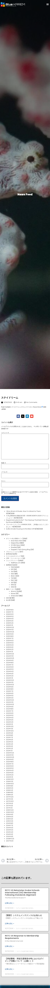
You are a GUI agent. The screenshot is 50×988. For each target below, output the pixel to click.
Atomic (13, 591)
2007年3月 (9, 841)
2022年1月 (9, 724)
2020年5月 (10, 768)
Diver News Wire (16, 541)
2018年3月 (9, 795)
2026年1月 (9, 625)
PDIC (12, 580)
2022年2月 (9, 722)
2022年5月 (9, 715)
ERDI (12, 585)
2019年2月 (9, 790)
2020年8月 (10, 762)
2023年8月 (9, 689)
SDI (12, 582)
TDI (12, 578)
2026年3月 (9, 621)
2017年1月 (9, 808)
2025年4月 (10, 645)
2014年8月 (9, 823)
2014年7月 (9, 825)
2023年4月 (9, 698)
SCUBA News (15, 545)
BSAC (13, 576)
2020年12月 (10, 753)
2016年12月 (10, 810)
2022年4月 (9, 718)
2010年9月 (9, 836)
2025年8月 (10, 636)
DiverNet (14, 547)
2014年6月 (9, 828)
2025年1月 (9, 652)
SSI (12, 571)
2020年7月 (9, 764)
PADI (12, 567)
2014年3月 (9, 834)
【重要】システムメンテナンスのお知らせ (23, 915)
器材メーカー (10, 589)
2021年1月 (9, 751)
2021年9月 (9, 733)
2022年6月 (9, 713)
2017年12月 (9, 797)
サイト (3, 481)
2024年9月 (10, 660)
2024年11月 (10, 656)
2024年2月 (9, 676)
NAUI (12, 574)
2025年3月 (9, 647)
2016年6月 (9, 817)
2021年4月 (9, 744)
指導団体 (9, 565)
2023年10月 (10, 685)
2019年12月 (10, 779)
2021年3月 (9, 746)
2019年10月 (10, 784)
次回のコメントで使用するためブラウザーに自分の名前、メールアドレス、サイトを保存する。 (24, 492)
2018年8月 (9, 792)
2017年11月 (9, 799)
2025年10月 (10, 632)
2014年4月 (9, 832)
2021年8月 (9, 735)
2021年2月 (9, 748)
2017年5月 (9, 803)
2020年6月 (10, 766)
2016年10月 (10, 812)
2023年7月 (9, 691)
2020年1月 (9, 777)
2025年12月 (10, 627)
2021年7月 (9, 737)
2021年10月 (10, 731)
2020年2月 (9, 775)
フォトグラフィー (12, 560)
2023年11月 (9, 682)
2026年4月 (10, 619)
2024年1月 (9, 678)
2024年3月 (9, 674)
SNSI (12, 587)
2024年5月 (10, 669)
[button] (47, 4)
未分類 (8, 600)
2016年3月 (9, 819)
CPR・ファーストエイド (14, 558)
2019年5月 (9, 788)
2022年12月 (10, 700)
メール (4, 472)
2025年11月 (10, 630)
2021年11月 (9, 729)
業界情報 (9, 554)
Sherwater (14, 596)
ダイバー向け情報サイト (14, 538)
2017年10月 (10, 801)
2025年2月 (9, 649)
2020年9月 (10, 759)
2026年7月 (9, 612)
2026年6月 (10, 614)
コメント (5, 432)
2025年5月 (10, 643)
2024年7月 (9, 665)
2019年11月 (9, 781)
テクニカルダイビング (13, 556)
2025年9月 (10, 634)
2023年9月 (9, 687)
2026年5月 (10, 616)
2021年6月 (9, 740)
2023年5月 (9, 696)
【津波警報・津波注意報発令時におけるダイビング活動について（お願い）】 (24, 959)
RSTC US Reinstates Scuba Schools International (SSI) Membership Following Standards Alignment (22, 892)
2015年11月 (9, 821)
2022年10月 (10, 704)
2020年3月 (9, 773)
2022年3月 (9, 720)
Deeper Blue (15, 543)
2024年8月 (10, 663)
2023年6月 (9, 693)
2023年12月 (10, 680)
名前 (3, 463)
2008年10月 (10, 839)
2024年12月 (10, 654)
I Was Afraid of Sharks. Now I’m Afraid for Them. (23, 511)
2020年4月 (10, 770)
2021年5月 (9, 742)
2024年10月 (10, 658)
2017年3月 (9, 806)
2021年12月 (9, 726)
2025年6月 (10, 641)
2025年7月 (9, 638)
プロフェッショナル (12, 552)
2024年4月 (10, 671)
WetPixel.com (16, 563)
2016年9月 (9, 814)
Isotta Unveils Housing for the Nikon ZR (20, 529)
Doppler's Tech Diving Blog (20, 549)
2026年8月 (10, 610)
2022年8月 (9, 709)
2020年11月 (10, 755)
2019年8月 (9, 786)
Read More (37, 407)
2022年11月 (9, 702)
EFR (12, 569)
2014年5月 (9, 830)
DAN (7, 598)
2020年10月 (10, 757)
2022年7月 (9, 711)
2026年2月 (9, 623)
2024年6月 (10, 667)
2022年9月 (9, 707)
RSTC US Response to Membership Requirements (22, 936)
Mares (13, 593)
